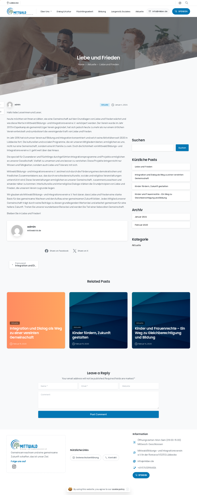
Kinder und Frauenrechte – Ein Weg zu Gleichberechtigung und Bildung (160, 333)
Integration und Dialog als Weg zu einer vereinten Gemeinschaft (36, 333)
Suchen (138, 140)
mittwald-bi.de (34, 230)
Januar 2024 (141, 216)
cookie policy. (118, 489)
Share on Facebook (59, 250)
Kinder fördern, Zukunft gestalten (151, 186)
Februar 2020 (141, 224)
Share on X (83, 250)
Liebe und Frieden (143, 166)
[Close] (127, 489)
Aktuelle (92, 64)
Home (81, 64)
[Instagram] (180, 3)
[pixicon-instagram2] (14, 466)
